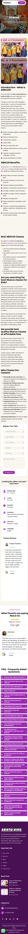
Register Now (9, 472)
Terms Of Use (6, 868)
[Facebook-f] (3, 919)
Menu (22, 3)
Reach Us (5, 856)
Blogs (4, 859)
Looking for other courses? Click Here (14, 482)
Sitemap (5, 862)
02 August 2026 (14, 885)
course (10, 167)
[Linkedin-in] (10, 919)
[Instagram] (13, 919)
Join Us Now (6, 853)
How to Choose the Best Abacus (15, 882)
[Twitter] (6, 919)
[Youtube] (17, 919)
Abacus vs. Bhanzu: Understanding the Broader (15, 890)
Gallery (4, 865)
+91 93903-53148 (9, 913)
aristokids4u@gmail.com (11, 908)
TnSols (18, 932)
